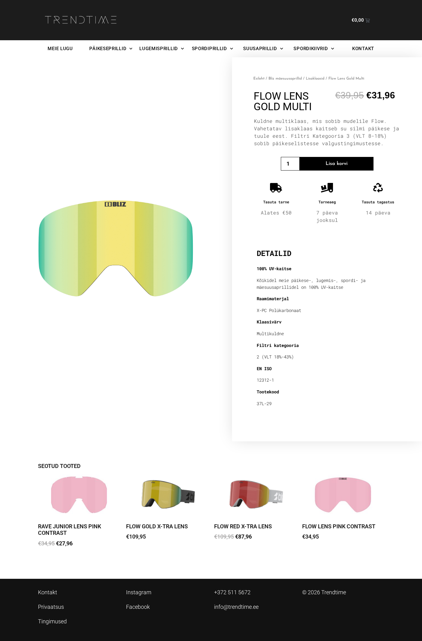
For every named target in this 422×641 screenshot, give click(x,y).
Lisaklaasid (315, 78)
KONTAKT (363, 48)
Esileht (258, 78)
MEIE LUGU (60, 48)
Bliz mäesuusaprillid (285, 78)
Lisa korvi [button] (53, 561)
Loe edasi (142, 554)
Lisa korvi (337, 163)
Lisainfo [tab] (272, 233)
